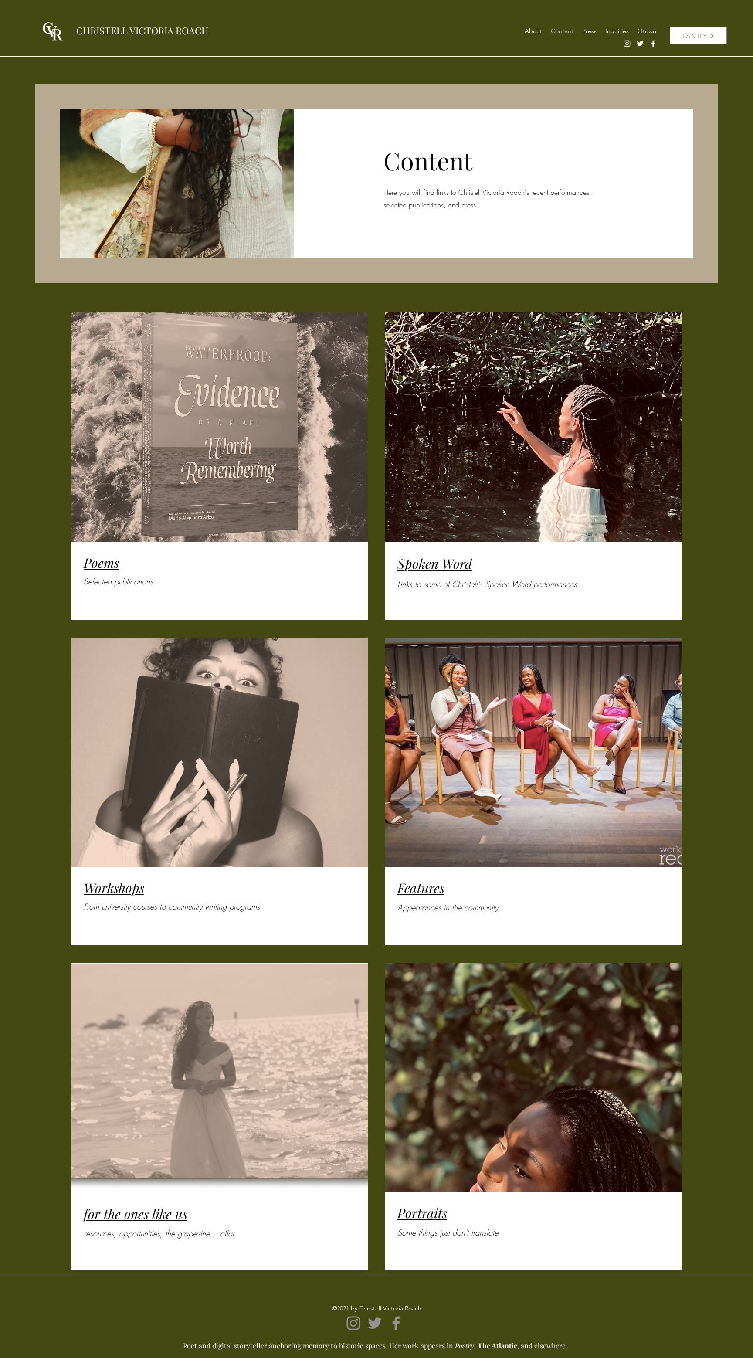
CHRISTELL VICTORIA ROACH (142, 30)
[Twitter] (640, 43)
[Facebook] (653, 43)
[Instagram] (627, 43)
